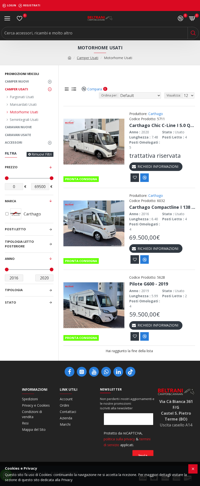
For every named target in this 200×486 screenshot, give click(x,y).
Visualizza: (174, 95)
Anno (10, 258)
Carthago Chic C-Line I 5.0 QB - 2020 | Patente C (162, 125)
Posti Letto (15, 229)
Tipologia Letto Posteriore (19, 244)
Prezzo (11, 167)
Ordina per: (109, 95)
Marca (10, 201)
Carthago (155, 113)
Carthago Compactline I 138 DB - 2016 (162, 207)
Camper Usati (87, 57)
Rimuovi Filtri (41, 154)
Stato (10, 302)
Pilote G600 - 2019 (148, 284)
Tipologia (14, 290)
